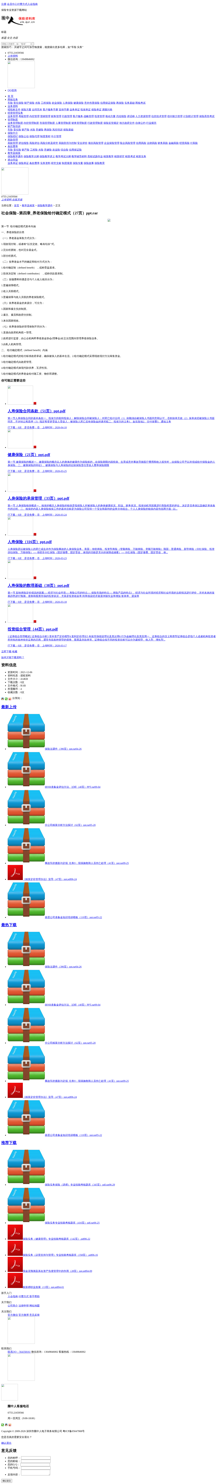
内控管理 (34, 116)
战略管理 (89, 116)
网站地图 (34, 1305)
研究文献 (56, 163)
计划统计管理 (191, 116)
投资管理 (99, 116)
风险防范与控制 (68, 143)
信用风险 (141, 143)
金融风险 (174, 143)
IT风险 (194, 143)
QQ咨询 (12, 90)
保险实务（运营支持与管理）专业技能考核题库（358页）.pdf (60, 1255)
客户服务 (78, 116)
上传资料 (13, 55)
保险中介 (13, 133)
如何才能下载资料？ (12, 657)
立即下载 (6, 651)
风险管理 (13, 139)
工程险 (34, 149)
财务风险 (163, 143)
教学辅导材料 (79, 156)
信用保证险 (75, 149)
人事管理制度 (63, 123)
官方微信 (13, 1314)
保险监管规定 (111, 123)
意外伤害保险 (92, 103)
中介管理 (56, 136)
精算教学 (108, 156)
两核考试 (140, 103)
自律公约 (140, 123)
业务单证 (75, 109)
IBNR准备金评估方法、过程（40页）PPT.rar (72, 787)
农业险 (56, 149)
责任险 (17, 129)
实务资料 (45, 163)
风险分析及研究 (49, 143)
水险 (37, 103)
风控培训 (57, 129)
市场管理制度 (47, 123)
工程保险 (46, 103)
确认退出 (6, 1443)
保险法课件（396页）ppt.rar (63, 748)
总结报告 (121, 116)
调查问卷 (107, 109)
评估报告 (24, 143)
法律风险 (152, 143)
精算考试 (130, 156)
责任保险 (18, 103)
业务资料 (13, 106)
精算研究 (119, 156)
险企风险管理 (127, 143)
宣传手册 (64, 109)
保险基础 (68, 129)
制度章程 (45, 136)
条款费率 (13, 146)
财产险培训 (14, 126)
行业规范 (151, 123)
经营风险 (184, 143)
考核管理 (24, 116)
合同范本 (37, 109)
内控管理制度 (31, 123)
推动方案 (110, 116)
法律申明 (24, 1305)
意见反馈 (34, 1314)
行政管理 (67, 116)
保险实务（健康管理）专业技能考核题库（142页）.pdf (56, 1238)
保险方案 (26, 109)
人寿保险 (68, 103)
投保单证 (85, 109)
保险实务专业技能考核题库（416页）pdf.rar (72, 1222)
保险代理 (34, 136)
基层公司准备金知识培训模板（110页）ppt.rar (73, 917)
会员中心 (12, 4)
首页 (16, 205)
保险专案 (78, 163)
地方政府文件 (127, 123)
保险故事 (89, 163)
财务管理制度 (79, 123)
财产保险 (29, 103)
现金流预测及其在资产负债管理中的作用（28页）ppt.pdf (57, 1271)
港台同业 (13, 159)
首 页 (10, 96)
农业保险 (57, 103)
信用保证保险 (108, 103)
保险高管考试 (206, 116)
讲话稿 (131, 116)
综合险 (64, 149)
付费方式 (22, 4)
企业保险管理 (111, 143)
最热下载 (9, 925)
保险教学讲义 (47, 156)
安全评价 (82, 143)
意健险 (39, 129)
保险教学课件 (15, 156)
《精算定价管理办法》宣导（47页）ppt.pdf (50, 879)
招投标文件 (14, 109)
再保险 (120, 103)
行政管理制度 (95, 123)
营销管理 (45, 116)
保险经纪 (13, 136)
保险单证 (96, 109)
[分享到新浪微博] (10, 699)
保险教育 (99, 163)
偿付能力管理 (175, 116)
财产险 (25, 129)
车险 (10, 103)
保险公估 (24, 136)
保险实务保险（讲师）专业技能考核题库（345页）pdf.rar (80, 1184)
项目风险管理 (95, 143)
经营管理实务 (15, 113)
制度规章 (67, 163)
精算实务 (141, 156)
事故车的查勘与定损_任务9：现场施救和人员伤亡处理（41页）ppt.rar (87, 863)
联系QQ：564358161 (19, 1351)
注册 (3, 4)
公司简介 (13, 1305)
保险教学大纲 (31, 156)
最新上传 (9, 707)
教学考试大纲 (63, 156)
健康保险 (78, 103)
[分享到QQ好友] (2, 699)
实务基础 (129, 103)
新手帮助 (34, 1296)
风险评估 (34, 143)
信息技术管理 (159, 116)
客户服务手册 (50, 109)
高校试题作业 (95, 156)
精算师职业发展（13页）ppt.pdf (43, 1287)
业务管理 (13, 116)
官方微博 (24, 1314)
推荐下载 (9, 1143)
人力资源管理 (143, 116)
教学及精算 (14, 153)
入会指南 (32, 4)
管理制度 (13, 119)
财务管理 (56, 116)
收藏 (14, 651)
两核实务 (13, 99)
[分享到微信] (6, 699)
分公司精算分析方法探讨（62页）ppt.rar (70, 825)
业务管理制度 (15, 123)
